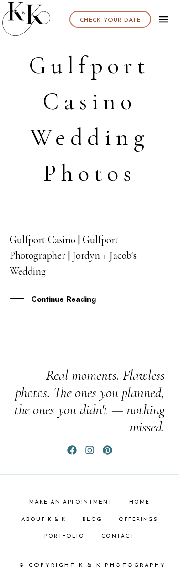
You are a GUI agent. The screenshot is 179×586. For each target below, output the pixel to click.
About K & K (43, 519)
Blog (92, 519)
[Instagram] (90, 450)
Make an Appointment (71, 502)
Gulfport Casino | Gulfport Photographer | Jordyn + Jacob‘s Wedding (73, 255)
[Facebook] (72, 450)
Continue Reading (63, 299)
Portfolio (64, 536)
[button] (164, 19)
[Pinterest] (107, 450)
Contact (118, 536)
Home (139, 502)
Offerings (138, 519)
